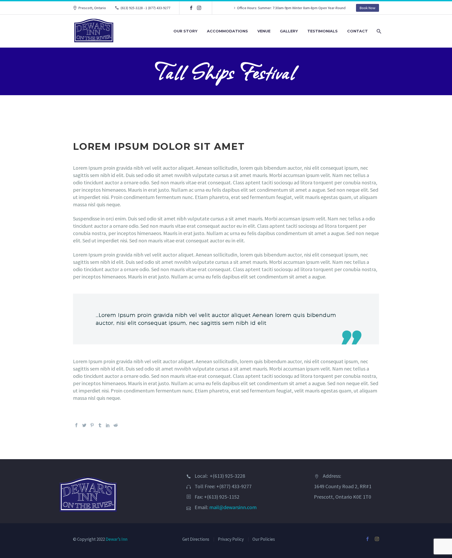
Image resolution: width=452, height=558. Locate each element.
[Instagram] (199, 8)
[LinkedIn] (108, 425)
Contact (357, 31)
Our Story (185, 31)
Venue (263, 31)
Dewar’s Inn (116, 539)
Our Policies (263, 539)
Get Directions (195, 539)
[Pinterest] (92, 425)
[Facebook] (191, 8)
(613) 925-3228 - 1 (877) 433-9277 (145, 7)
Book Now (367, 7)
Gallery (289, 31)
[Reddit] (116, 425)
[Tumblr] (100, 425)
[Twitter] (84, 425)
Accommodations (227, 31)
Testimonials (322, 31)
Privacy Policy (231, 539)
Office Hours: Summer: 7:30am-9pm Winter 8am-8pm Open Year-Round (291, 7)
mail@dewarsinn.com (233, 507)
